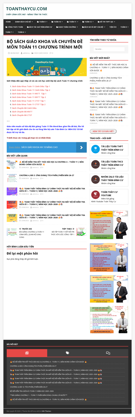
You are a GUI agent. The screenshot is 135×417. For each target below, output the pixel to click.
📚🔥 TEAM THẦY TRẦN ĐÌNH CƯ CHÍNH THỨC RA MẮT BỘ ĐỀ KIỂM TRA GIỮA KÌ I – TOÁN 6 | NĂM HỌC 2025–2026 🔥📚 (56, 382)
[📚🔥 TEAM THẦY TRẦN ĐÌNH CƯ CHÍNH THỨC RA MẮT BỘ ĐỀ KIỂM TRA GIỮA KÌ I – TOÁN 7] (12, 220)
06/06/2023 (14, 53)
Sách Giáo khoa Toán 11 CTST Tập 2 (28, 104)
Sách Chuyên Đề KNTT (22, 111)
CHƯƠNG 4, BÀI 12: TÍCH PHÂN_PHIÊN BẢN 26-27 (28, 387)
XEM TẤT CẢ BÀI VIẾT (103, 131)
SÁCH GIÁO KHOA (41, 53)
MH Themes (46, 411)
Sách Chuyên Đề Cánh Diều (24, 108)
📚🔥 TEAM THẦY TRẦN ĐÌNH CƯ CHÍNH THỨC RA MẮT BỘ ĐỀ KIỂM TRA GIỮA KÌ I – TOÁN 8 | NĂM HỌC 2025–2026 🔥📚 (52, 203)
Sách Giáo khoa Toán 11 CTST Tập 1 (28, 101)
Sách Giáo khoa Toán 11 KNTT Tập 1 (29, 93)
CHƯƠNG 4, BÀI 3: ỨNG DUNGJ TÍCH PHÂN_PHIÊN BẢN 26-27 (46, 175)
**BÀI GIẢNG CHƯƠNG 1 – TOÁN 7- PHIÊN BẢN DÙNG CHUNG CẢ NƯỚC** (38, 395)
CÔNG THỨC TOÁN (15, 27)
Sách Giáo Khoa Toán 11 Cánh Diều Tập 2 (31, 90)
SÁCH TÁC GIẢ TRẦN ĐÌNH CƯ (40, 27)
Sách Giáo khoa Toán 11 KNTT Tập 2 (29, 97)
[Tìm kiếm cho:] (109, 49)
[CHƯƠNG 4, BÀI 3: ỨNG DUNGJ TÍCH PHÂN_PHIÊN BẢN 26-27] (12, 180)
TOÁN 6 (21, 32)
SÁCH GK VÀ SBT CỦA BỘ (93, 27)
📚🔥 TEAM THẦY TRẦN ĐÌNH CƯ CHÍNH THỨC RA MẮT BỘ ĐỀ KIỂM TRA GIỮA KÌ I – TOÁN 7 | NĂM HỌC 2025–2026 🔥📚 (52, 216)
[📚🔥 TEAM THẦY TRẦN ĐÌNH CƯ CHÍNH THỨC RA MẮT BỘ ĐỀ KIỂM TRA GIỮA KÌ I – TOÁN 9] (12, 193)
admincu (26, 53)
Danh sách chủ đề (23, 22)
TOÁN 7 (9, 32)
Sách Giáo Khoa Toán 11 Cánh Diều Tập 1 (31, 86)
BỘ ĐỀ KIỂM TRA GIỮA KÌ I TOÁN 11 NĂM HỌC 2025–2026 (32, 391)
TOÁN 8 (123, 27)
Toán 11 (72, 22)
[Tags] (67, 353)
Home (8, 22)
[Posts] (27, 353)
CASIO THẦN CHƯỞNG (67, 27)
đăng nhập (19, 259)
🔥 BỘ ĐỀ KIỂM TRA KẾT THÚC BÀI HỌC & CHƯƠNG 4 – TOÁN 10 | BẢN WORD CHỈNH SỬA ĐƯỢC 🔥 (48, 399)
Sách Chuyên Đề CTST (22, 115)
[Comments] (108, 353)
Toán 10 (57, 22)
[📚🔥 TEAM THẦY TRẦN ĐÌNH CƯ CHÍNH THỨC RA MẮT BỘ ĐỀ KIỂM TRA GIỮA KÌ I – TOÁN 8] (12, 207)
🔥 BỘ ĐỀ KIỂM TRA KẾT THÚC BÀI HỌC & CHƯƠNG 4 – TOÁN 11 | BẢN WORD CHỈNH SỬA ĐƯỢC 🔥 (51, 163)
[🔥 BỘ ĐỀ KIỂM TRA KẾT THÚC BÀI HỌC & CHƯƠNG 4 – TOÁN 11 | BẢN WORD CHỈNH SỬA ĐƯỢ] (12, 167)
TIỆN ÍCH (112, 27)
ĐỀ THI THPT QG (106, 22)
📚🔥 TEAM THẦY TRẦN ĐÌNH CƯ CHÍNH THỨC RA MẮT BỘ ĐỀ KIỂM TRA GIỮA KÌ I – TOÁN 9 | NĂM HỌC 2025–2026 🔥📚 (52, 189)
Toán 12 (88, 22)
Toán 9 (42, 22)
